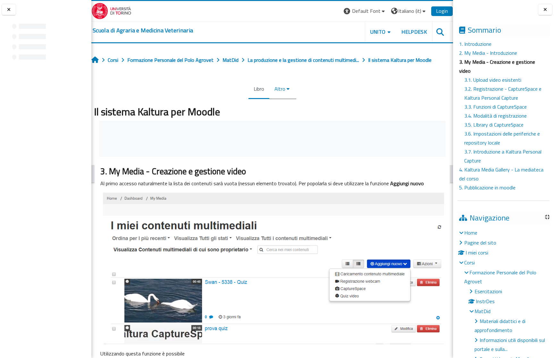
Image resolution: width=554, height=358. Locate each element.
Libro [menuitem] (259, 89)
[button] (365, 11)
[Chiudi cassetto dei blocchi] (545, 10)
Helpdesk (414, 32)
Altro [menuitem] (279, 89)
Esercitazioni (488, 291)
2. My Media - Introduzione (488, 53)
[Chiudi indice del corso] (9, 10)
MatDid (482, 311)
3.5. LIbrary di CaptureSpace (494, 125)
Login (442, 11)
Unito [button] (378, 32)
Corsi (469, 262)
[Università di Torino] (111, 10)
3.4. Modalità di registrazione (495, 116)
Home (470, 233)
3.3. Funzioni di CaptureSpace (495, 107)
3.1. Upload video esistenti (492, 80)
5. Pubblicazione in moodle (487, 187)
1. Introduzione (475, 44)
